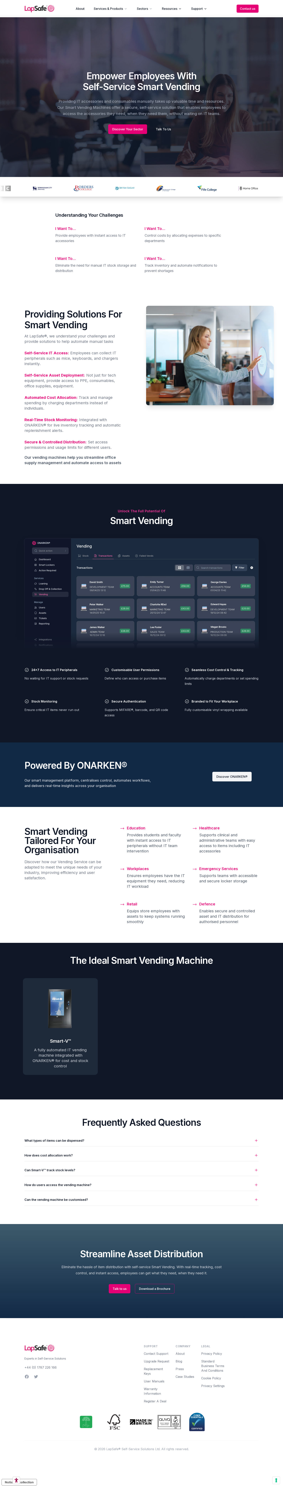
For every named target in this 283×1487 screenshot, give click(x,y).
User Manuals (154, 1381)
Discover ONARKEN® (232, 777)
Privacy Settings (213, 1386)
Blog (179, 1361)
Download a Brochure (154, 1289)
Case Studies (185, 1377)
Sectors (142, 9)
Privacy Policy (211, 1354)
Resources (169, 9)
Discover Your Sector (127, 129)
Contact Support (156, 1354)
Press (180, 1369)
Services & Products (108, 9)
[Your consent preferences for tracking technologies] (276, 1480)
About (80, 9)
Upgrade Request (156, 1361)
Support (197, 9)
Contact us (247, 9)
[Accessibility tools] (16, 1480)
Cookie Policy (211, 1378)
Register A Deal (155, 1401)
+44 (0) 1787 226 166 (40, 1367)
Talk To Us (163, 129)
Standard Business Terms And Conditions (212, 1365)
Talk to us (119, 1289)
